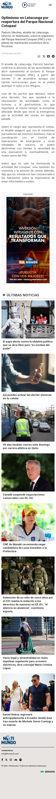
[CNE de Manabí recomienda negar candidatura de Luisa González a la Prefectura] (28, 522)
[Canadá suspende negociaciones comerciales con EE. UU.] (28, 472)
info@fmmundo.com (10, 754)
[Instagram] (11, 759)
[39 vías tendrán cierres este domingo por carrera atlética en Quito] (28, 423)
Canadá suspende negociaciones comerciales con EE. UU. (24, 496)
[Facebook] (48, 56)
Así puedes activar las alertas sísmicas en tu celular (27, 396)
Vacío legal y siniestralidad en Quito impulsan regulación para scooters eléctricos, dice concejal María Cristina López (27, 663)
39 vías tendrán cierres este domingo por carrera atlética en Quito (26, 446)
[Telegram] (53, 56)
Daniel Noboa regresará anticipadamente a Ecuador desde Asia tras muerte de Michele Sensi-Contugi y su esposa (28, 720)
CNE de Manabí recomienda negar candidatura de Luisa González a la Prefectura (25, 548)
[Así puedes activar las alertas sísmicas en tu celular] (28, 373)
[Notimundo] (7, 4)
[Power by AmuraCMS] (47, 771)
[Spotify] (20, 759)
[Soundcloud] (15, 759)
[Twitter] (43, 56)
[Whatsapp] (39, 56)
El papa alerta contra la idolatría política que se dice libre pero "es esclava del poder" (28, 345)
